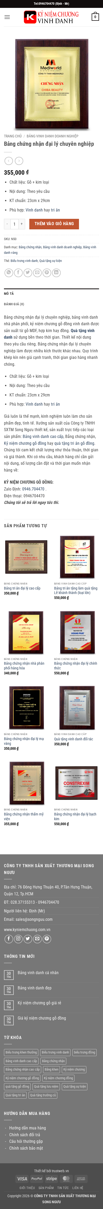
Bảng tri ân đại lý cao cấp (22, 588)
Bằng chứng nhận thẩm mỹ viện (24, 816)
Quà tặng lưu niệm (46, 1086)
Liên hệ (77, 1188)
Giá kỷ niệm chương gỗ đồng (42, 1018)
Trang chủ (13, 136)
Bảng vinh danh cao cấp (43, 436)
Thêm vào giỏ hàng (54, 223)
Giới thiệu (27, 1188)
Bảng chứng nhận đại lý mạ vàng (24, 741)
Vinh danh (34, 210)
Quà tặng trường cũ (43, 1095)
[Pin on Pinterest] (47, 272)
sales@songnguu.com (35, 919)
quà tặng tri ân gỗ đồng (74, 443)
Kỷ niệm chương (74, 1069)
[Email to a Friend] (37, 272)
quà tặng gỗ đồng (17, 1086)
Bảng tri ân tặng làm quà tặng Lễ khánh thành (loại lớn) (75, 590)
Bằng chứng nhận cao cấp (23, 1069)
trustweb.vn (60, 1171)
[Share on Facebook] (18, 272)
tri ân (55, 210)
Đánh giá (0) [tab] (14, 304)
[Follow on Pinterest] (47, 939)
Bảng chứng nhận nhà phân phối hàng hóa (24, 665)
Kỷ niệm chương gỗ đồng (25, 443)
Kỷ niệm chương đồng (58, 1078)
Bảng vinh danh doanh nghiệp (52, 136)
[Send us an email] (37, 939)
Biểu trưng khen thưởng (21, 1052)
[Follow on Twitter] (28, 939)
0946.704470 (33, 489)
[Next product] (8, 161)
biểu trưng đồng (84, 1052)
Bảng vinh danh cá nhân (38, 972)
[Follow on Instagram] (18, 939)
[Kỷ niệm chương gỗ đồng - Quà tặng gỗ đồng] (51, 17)
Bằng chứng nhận (53, 1061)
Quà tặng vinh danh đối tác (73, 739)
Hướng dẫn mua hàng (27, 1127)
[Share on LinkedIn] (56, 272)
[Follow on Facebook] (8, 939)
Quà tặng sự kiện (50, 261)
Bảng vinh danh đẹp (35, 987)
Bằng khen (51, 1069)
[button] (7, 17)
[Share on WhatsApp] (8, 272)
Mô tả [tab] (9, 294)
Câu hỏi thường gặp (26, 1141)
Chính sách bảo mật (26, 1148)
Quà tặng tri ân (15, 1095)
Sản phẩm (46, 1188)
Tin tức (63, 1188)
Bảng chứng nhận (30, 247)
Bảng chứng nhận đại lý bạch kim (75, 816)
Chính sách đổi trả (24, 1134)
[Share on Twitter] (28, 272)
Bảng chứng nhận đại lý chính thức (75, 665)
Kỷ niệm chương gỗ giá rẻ (39, 1002)
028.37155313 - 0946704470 (35, 902)
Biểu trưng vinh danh (24, 261)
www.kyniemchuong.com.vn (27, 929)
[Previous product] (19, 161)
